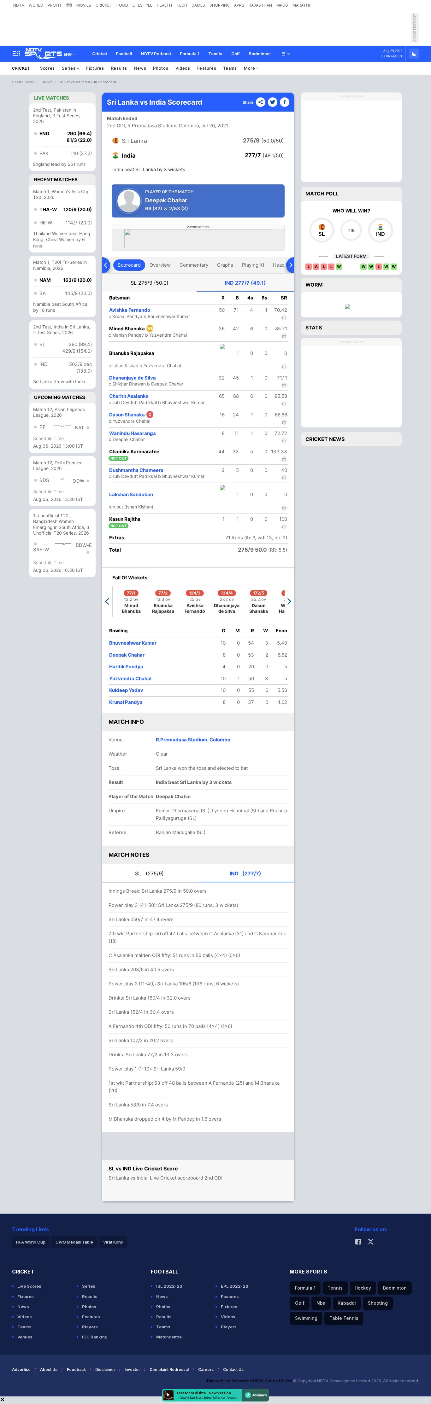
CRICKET (104, 5)
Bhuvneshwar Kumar (132, 643)
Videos (182, 68)
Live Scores (29, 1286)
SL (149, 283)
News (140, 68)
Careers (206, 1369)
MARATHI (301, 5)
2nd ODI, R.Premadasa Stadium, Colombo (153, 126)
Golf (235, 53)
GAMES (198, 5)
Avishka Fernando (129, 310)
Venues (24, 1336)
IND (245, 283)
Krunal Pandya (126, 702)
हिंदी (69, 5)
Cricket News (325, 439)
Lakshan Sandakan (131, 494)
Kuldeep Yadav (126, 690)
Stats (313, 327)
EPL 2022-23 (234, 1286)
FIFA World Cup (30, 1241)
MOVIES (83, 5)
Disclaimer (105, 1369)
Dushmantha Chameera (136, 470)
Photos (160, 68)
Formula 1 (189, 53)
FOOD (122, 5)
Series (69, 68)
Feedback (76, 1369)
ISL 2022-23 (169, 1286)
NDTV (18, 5)
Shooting (378, 1303)
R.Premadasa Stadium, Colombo (193, 740)
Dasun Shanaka (130, 415)
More (250, 68)
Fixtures (95, 68)
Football (124, 53)
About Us (48, 1369)
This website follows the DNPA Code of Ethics (249, 1380)
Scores (47, 68)
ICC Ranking (95, 1336)
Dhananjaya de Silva (132, 378)
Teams (230, 68)
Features (206, 68)
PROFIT (55, 5)
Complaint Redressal (169, 1369)
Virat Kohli (113, 1241)
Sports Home (23, 82)
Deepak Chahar (127, 655)
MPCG (282, 5)
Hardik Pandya (126, 667)
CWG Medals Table (74, 1241)
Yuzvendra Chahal (130, 679)
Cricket (99, 53)
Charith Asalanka (129, 396)
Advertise (21, 1369)
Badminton (260, 53)
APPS (239, 5)
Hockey (363, 1288)
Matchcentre (169, 1336)
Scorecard (129, 265)
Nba (321, 1303)
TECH (181, 5)
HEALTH (164, 5)
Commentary (194, 265)
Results (119, 68)
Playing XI (253, 265)
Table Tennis (343, 1318)
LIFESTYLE (142, 5)
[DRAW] (351, 230)
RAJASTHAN (260, 5)
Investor (132, 1369)
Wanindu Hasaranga (132, 433)
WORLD (36, 5)
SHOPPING (220, 5)
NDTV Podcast (156, 53)
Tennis (215, 53)
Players (90, 1326)
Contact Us (233, 1369)
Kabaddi (347, 1303)
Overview (160, 265)
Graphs (225, 265)
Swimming (306, 1318)
